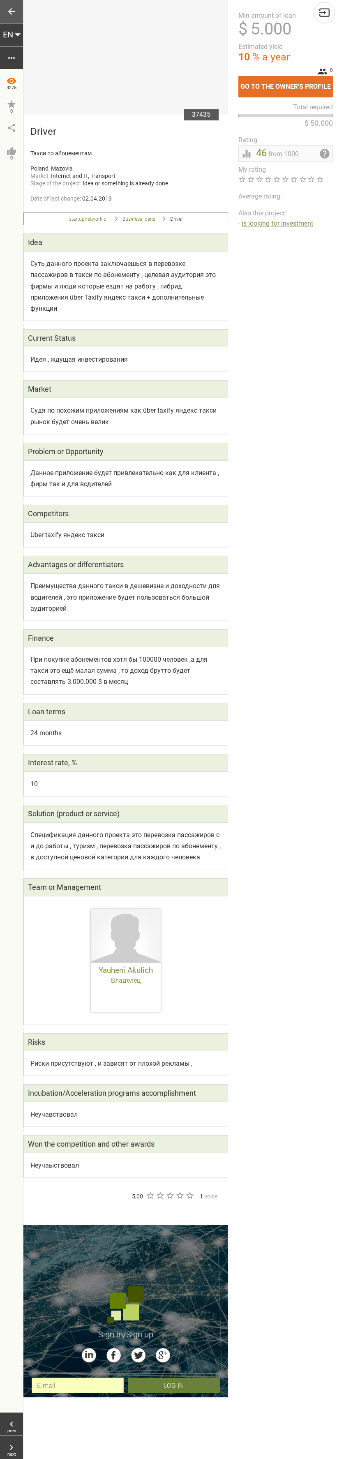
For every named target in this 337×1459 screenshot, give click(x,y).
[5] (189, 1195)
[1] (150, 1195)
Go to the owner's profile (286, 83)
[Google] (163, 1355)
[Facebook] (113, 1355)
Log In (174, 1385)
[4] (180, 1195)
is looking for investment (277, 223)
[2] (160, 1195)
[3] (170, 1195)
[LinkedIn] (89, 1355)
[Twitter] (138, 1355)
